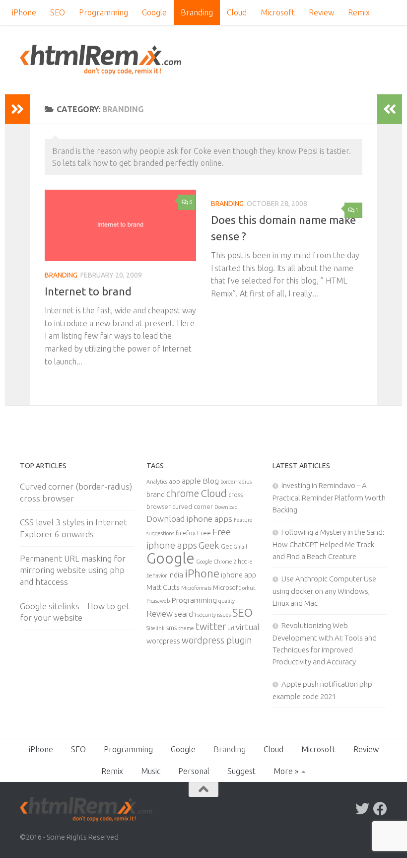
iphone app (238, 575)
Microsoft (278, 12)
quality (226, 601)
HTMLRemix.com (100, 59)
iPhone (24, 12)
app (174, 481)
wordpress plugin (217, 640)
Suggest (241, 771)
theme (186, 628)
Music (150, 771)
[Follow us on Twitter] (362, 809)
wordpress (163, 641)
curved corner (192, 506)
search (185, 613)
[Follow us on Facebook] (380, 809)
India (175, 575)
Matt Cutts (163, 587)
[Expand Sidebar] (17, 109)
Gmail (240, 547)
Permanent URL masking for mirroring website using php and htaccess (73, 570)
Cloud (237, 12)
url (230, 628)
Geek (209, 545)
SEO (57, 12)
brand (155, 495)
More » (285, 771)
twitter (211, 626)
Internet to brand (88, 291)
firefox (186, 532)
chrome (182, 493)
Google (154, 12)
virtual (248, 627)
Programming (103, 12)
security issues (214, 615)
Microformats (196, 588)
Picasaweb (158, 601)
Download (226, 507)
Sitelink (155, 628)
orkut (248, 588)
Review (321, 12)
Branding (197, 12)
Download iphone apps (189, 518)
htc (242, 561)
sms (171, 627)
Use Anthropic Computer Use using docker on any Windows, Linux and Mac (324, 590)
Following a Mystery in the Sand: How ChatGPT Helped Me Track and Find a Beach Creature (328, 544)
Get (226, 546)
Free (204, 532)
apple (191, 480)
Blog (211, 480)
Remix (359, 12)
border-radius (236, 482)
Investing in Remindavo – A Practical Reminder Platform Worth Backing (329, 497)
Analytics (156, 482)
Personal (193, 771)
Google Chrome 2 (216, 562)
